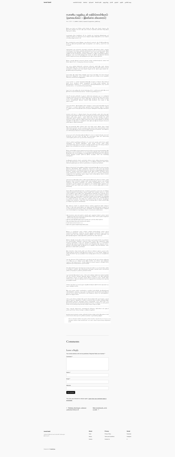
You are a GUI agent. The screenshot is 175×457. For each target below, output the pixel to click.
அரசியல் (80, 21)
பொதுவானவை (91, 21)
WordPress (52, 449)
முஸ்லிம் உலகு (97, 21)
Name (68, 372)
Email (68, 379)
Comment (69, 356)
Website (68, 385)
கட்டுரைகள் (85, 21)
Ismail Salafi (47, 2)
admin (76, 21)
